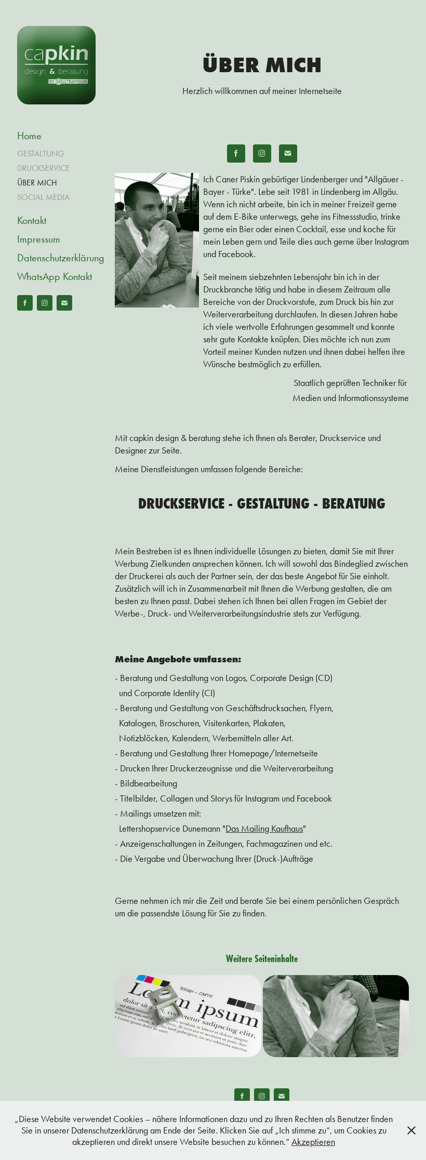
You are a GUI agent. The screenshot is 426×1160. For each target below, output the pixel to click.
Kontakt (31, 220)
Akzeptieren (313, 1142)
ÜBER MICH (37, 183)
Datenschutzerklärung (60, 257)
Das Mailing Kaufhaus (264, 828)
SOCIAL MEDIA (43, 197)
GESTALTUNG (40, 153)
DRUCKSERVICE (43, 168)
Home (29, 135)
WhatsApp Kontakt (54, 276)
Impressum (38, 239)
